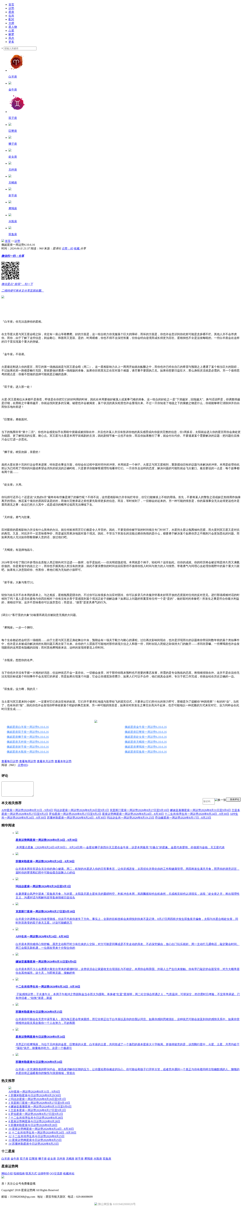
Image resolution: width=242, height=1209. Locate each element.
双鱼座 (107, 1158)
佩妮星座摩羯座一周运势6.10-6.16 (146, 746)
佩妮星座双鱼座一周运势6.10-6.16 (146, 751)
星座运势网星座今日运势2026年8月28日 (34, 1121)
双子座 (24, 1158)
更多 (11, 41)
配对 (11, 19)
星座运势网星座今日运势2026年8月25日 (35, 1140)
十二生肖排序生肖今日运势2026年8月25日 (36, 1136)
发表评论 (234, 799)
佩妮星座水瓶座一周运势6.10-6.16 (28, 751)
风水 (11, 38)
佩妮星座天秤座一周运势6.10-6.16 (28, 741)
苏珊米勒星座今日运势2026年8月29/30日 (35, 1095)
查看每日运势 (9, 761)
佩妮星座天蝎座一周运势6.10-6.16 (146, 741)
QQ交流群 (56, 1173)
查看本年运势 (63, 761)
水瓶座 (98, 1158)
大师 (11, 23)
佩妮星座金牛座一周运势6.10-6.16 (146, 726)
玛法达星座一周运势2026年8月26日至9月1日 (81, 810)
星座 (11, 11)
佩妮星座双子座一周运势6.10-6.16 (28, 731)
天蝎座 (70, 1158)
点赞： (67, 248)
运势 (11, 8)
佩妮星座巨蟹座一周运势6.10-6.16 (146, 731)
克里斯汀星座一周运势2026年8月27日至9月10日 (139, 810)
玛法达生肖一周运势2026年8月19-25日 (130, 817)
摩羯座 (88, 1158)
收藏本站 (68, 1173)
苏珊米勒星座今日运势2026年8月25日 (34, 1143)
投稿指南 (19, 1173)
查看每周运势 (27, 761)
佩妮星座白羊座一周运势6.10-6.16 (28, 726)
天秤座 (61, 1158)
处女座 (51, 1158)
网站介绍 (7, 1173)
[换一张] (220, 801)
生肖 (11, 15)
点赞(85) (23, 764)
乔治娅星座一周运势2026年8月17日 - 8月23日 (183, 817)
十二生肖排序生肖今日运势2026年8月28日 (36, 1117)
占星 (11, 30)
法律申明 (43, 1173)
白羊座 (5, 1158)
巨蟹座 (33, 1158)
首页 (11, 4)
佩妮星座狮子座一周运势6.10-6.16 (28, 736)
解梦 (11, 34)
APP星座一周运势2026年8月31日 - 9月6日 (27, 810)
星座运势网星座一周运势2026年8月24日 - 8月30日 (133, 813)
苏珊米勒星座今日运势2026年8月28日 (33, 1125)
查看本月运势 (45, 761)
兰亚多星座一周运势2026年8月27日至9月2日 (37, 1110)
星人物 (13, 26)
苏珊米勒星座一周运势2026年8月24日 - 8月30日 (76, 817)
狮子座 (42, 1158)
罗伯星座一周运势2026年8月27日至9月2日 (75, 813)
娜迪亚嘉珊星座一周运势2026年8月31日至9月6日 (200, 810)
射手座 (79, 1158)
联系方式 (31, 1173)
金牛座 (15, 1158)
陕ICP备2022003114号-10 (74, 1190)
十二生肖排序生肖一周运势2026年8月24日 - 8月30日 (197, 813)
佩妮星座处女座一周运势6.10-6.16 (146, 736)
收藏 (77, 248)
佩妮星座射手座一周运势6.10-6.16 (28, 746)
